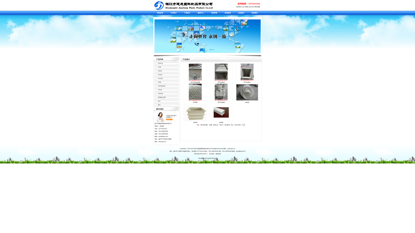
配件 (159, 105)
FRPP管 (160, 63)
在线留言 (241, 13)
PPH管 (160, 90)
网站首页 (160, 13)
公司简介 (174, 13)
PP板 (159, 82)
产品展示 (187, 13)
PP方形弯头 (247, 82)
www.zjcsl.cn (162, 141)
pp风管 (247, 102)
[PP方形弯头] (247, 80)
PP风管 (160, 75)
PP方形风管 (221, 82)
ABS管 (160, 71)
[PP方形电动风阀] (195, 80)
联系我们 (255, 13)
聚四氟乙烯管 (162, 97)
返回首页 (239, 7)
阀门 (159, 101)
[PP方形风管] (221, 80)
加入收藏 (245, 7)
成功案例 (228, 13)
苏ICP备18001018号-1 (201, 154)
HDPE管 (160, 93)
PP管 (159, 67)
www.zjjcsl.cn (231, 148)
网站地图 (257, 7)
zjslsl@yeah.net (240, 151)
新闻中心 (201, 13)
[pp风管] (247, 100)
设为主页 (251, 7)
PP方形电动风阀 (195, 82)
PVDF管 (160, 78)
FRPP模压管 (161, 86)
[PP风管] (195, 100)
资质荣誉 (214, 13)
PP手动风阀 (221, 102)
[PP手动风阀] (221, 100)
